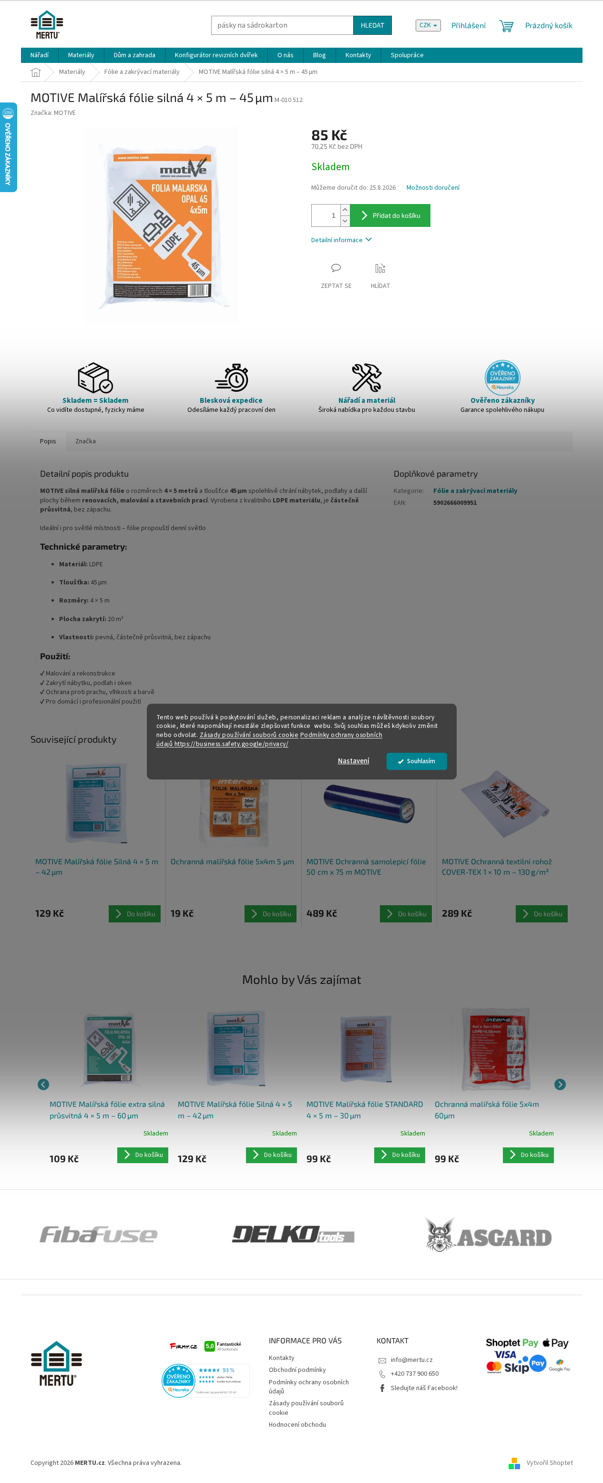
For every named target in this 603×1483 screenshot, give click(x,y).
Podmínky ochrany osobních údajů (309, 1387)
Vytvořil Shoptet (550, 1463)
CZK (425, 25)
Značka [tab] (85, 441)
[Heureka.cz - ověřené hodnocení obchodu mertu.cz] (206, 1381)
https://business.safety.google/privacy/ (231, 743)
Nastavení (353, 761)
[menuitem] (39, 55)
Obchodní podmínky (297, 1370)
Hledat (372, 25)
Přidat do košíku (396, 215)
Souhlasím (421, 761)
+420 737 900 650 (415, 1374)
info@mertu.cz (412, 1360)
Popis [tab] (48, 441)
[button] (109, 1155)
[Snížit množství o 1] (345, 220)
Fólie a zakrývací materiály (475, 491)
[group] (109, 1084)
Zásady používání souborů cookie (249, 735)
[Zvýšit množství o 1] (345, 210)
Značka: (53, 113)
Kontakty (282, 1358)
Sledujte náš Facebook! (424, 1388)
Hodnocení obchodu (297, 1425)
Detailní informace (337, 240)
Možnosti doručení (433, 188)
